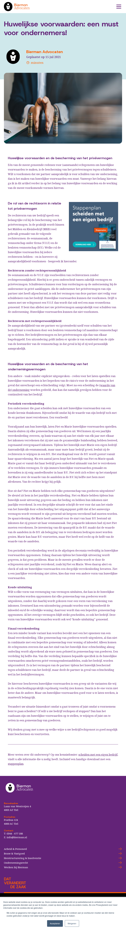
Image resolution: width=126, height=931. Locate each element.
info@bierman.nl (17, 837)
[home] (60, 6)
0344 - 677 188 (15, 833)
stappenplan (15, 764)
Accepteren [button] (55, 923)
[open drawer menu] (119, 6)
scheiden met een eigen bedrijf (97, 754)
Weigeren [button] (72, 923)
